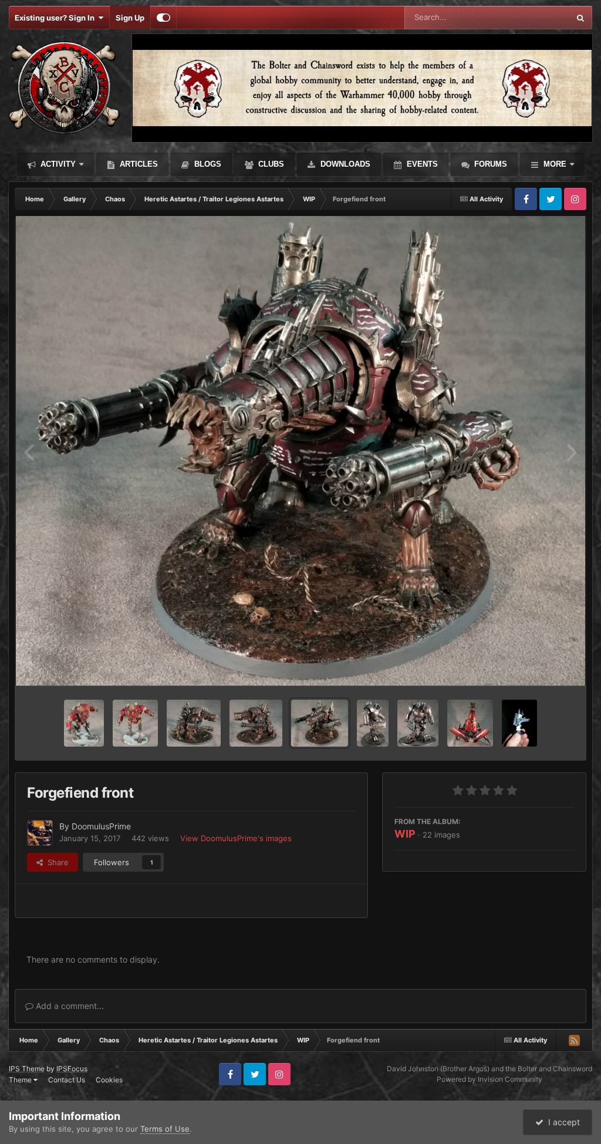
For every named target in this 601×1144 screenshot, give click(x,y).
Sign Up (130, 17)
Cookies (109, 1079)
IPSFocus (71, 1068)
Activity (57, 164)
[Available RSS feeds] (574, 1040)
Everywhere (533, 17)
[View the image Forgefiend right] (193, 723)
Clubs (270, 164)
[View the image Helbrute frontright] (84, 723)
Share (56, 862)
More (555, 164)
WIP (405, 834)
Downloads (344, 164)
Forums (489, 164)
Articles (137, 164)
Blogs (206, 164)
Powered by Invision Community (489, 1079)
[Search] (580, 17)
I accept (561, 1122)
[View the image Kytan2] (373, 723)
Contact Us (66, 1079)
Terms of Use (165, 1128)
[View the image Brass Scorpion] (470, 723)
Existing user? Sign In (56, 17)
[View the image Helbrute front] (135, 723)
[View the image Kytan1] (417, 723)
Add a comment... (68, 1006)
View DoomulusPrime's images (236, 838)
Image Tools (538, 664)
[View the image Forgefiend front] (319, 723)
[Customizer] (163, 17)
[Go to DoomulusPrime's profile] (40, 833)
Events (421, 164)
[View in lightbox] (300, 451)
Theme (21, 1079)
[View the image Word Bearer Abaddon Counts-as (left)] (519, 723)
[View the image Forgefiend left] (255, 723)
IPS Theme (27, 1068)
